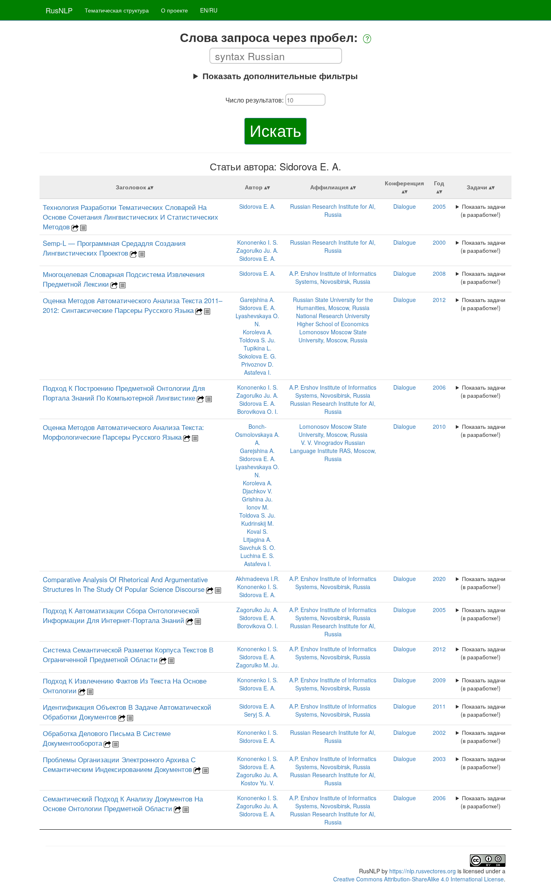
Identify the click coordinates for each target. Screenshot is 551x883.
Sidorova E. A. (257, 206)
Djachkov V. (257, 491)
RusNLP (59, 10)
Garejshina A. (257, 300)
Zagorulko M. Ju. (257, 665)
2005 (439, 206)
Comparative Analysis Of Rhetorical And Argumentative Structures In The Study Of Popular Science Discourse (125, 584)
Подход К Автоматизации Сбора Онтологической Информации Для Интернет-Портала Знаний (121, 615)
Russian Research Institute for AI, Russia (333, 210)
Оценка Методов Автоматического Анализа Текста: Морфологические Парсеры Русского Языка (123, 432)
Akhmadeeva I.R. (258, 579)
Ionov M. (257, 507)
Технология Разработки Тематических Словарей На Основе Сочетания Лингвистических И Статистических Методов (130, 216)
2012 (439, 300)
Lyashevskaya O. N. (257, 320)
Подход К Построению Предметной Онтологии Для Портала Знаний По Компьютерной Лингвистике (124, 393)
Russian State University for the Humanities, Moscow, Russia (333, 304)
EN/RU (208, 10)
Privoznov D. (257, 364)
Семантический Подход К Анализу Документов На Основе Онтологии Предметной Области (123, 803)
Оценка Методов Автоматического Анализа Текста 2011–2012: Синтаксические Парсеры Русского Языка (132, 305)
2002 (439, 732)
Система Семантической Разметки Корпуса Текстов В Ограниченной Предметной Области (128, 654)
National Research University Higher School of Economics (333, 320)
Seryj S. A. (257, 714)
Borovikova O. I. (257, 411)
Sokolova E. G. (257, 356)
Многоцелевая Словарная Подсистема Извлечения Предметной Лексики (124, 279)
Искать (275, 129)
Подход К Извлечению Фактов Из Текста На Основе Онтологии (125, 685)
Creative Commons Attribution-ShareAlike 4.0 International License (418, 879)
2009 (439, 680)
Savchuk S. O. (257, 547)
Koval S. (257, 531)
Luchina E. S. (257, 556)
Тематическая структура (117, 10)
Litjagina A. (257, 539)
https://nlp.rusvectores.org (422, 871)
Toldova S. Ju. (257, 340)
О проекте (174, 10)
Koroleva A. (257, 332)
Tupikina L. (257, 348)
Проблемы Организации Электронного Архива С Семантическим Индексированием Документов (119, 764)
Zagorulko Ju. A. (257, 250)
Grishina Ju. (257, 499)
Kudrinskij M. (257, 523)
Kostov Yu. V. (257, 783)
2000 (439, 242)
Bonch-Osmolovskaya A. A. (257, 434)
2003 (439, 759)
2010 (439, 426)
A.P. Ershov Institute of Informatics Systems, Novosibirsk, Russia (332, 277)
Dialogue (404, 206)
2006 (439, 387)
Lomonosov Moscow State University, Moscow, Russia (332, 336)
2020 (439, 579)
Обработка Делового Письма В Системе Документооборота (107, 738)
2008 (439, 273)
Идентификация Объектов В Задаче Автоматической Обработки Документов (127, 712)
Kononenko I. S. (257, 242)
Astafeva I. (257, 372)
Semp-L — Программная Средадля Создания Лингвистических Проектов (114, 248)
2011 (439, 706)
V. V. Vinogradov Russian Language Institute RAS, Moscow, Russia (333, 450)
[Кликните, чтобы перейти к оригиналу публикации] (75, 227)
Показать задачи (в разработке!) (483, 210)
